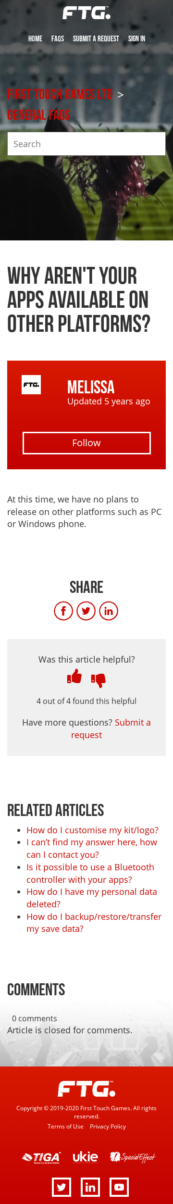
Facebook (73, 611)
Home (35, 39)
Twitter (96, 611)
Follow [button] (86, 442)
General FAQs (38, 115)
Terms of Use (66, 1126)
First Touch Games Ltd (59, 94)
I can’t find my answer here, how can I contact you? (91, 848)
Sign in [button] (136, 39)
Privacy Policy (108, 1126)
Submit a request (96, 39)
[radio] (74, 676)
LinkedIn (118, 611)
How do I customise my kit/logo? (92, 830)
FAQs (57, 39)
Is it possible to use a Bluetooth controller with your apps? (90, 873)
